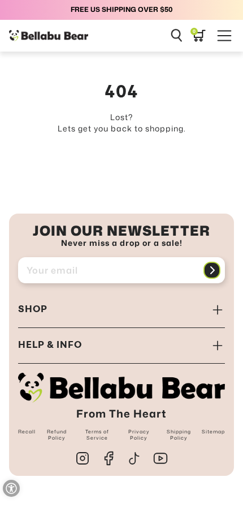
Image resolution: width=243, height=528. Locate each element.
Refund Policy (57, 434)
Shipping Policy (179, 434)
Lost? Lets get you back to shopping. (122, 123)
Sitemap (213, 431)
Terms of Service (97, 434)
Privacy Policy (139, 434)
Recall (27, 431)
